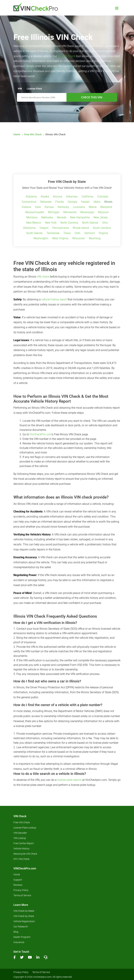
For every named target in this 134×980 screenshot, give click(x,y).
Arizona (57, 196)
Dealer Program (21, 937)
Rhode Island (81, 228)
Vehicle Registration (24, 921)
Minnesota (69, 212)
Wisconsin (78, 238)
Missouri (103, 212)
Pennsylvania (60, 228)
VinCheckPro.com (40, 434)
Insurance (18, 942)
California (87, 196)
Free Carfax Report (23, 843)
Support (17, 879)
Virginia (103, 233)
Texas (67, 233)
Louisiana (79, 207)
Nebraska (47, 217)
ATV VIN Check (21, 859)
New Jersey (101, 217)
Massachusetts (34, 212)
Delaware (45, 202)
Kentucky (63, 207)
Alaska (45, 196)
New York (51, 222)
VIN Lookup (19, 838)
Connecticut (29, 202)
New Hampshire (80, 217)
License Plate (34, 88)
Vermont (89, 233)
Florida (59, 202)
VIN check (43, 276)
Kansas (49, 207)
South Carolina (102, 228)
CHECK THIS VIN (91, 97)
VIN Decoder (20, 833)
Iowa (38, 207)
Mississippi (87, 212)
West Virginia (60, 238)
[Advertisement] (67, 155)
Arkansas (72, 196)
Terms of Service (22, 895)
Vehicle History (21, 848)
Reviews (17, 885)
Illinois (108, 202)
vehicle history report (54, 299)
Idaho (97, 202)
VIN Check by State (23, 916)
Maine (92, 207)
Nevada (61, 217)
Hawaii (85, 202)
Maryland (106, 207)
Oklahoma (29, 228)
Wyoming (94, 238)
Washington (41, 238)
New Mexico (33, 222)
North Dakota (90, 222)
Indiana (26, 207)
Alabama (31, 196)
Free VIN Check (21, 822)
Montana (32, 217)
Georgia (72, 202)
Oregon (44, 228)
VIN (20, 88)
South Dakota (34, 233)
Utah (77, 233)
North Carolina (69, 222)
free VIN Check (66, 56)
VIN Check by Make (23, 911)
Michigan (53, 212)
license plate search (69, 779)
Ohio (105, 222)
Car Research (20, 926)
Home (16, 874)
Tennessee (52, 233)
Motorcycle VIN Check (25, 854)
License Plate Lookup (24, 827)
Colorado (102, 196)
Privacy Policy (20, 890)
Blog (15, 932)
